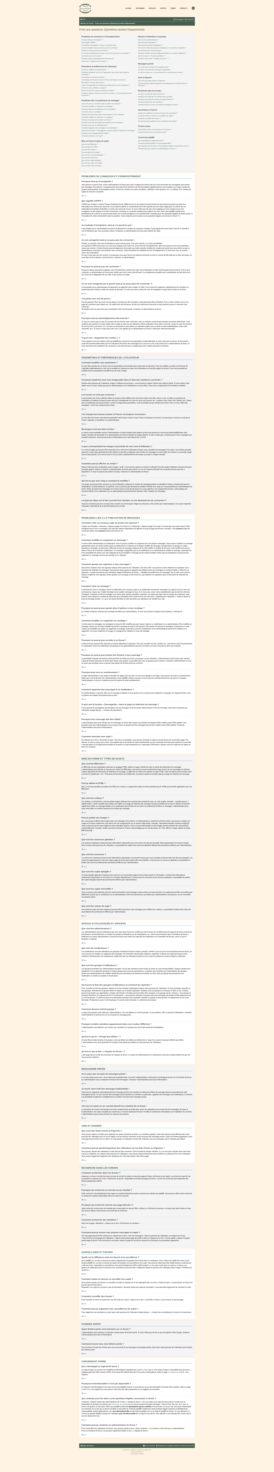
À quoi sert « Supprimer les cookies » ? (94, 61)
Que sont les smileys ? (89, 149)
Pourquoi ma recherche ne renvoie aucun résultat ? (155, 96)
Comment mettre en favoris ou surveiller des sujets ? (156, 116)
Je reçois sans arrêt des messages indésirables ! (154, 69)
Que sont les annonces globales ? (92, 155)
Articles (152, 8)
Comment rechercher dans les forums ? (151, 94)
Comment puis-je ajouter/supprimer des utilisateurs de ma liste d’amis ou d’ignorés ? (162, 84)
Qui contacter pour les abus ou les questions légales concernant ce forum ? (163, 146)
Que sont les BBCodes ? (89, 144)
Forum (173, 8)
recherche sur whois (119, 1404)
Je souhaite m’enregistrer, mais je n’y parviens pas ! (99, 45)
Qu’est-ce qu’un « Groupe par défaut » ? (152, 56)
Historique (140, 8)
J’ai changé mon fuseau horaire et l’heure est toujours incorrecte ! (103, 80)
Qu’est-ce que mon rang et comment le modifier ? (98, 90)
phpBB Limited (142, 1370)
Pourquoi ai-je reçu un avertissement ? (94, 125)
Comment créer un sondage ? (91, 112)
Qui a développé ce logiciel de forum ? (151, 140)
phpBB (142, 437)
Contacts (183, 8)
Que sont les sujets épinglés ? (91, 160)
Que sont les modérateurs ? (147, 42)
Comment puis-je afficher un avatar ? (94, 88)
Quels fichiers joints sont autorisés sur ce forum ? (154, 129)
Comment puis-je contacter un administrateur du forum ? (157, 148)
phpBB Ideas (86, 1389)
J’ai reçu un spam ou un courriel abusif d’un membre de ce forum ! (160, 72)
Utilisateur (193, 8)
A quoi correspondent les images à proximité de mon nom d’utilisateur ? (105, 85)
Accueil (128, 8)
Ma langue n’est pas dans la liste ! (92, 82)
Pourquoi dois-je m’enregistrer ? (92, 40)
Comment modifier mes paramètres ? (94, 69)
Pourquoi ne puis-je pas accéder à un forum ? (96, 120)
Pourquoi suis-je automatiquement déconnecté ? (97, 58)
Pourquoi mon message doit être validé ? (95, 133)
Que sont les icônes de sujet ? (91, 165)
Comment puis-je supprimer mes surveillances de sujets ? (157, 121)
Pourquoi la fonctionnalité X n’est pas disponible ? (155, 143)
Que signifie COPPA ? (88, 42)
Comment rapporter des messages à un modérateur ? (99, 128)
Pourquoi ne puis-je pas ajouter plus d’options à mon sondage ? (103, 114)
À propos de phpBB (176, 1372)
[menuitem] (82, 19)
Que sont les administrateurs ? (148, 40)
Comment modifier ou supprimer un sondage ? (97, 117)
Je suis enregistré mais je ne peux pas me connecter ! (99, 48)
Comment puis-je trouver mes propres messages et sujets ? (158, 104)
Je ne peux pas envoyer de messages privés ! (153, 67)
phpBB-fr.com (140, 1451)
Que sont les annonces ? (89, 157)
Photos (163, 8)
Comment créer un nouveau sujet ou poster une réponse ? (101, 104)
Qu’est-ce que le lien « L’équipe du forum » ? (153, 58)
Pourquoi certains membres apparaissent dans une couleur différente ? (162, 53)
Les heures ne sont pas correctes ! (93, 77)
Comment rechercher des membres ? (151, 102)
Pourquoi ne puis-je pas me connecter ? (95, 50)
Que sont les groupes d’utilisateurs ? (150, 45)
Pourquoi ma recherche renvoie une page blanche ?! (156, 99)
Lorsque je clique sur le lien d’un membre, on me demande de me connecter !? (106, 94)
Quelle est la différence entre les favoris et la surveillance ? (158, 113)
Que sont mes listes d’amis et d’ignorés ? (152, 81)
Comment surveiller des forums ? (149, 118)
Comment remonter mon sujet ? (92, 136)
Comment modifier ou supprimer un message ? (97, 106)
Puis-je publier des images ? (91, 152)
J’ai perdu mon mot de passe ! (91, 56)
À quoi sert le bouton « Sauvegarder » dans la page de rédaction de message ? (108, 130)
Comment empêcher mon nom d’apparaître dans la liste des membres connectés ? (105, 73)
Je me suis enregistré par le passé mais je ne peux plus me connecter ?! (106, 53)
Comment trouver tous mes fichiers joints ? (152, 132)
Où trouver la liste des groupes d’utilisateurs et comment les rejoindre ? (162, 48)
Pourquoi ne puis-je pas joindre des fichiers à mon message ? (102, 122)
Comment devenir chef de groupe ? (150, 50)
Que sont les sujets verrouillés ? (92, 163)
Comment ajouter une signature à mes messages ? (98, 109)
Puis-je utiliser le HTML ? (89, 147)
